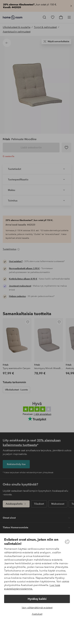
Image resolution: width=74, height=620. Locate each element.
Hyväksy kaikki (37, 598)
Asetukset (37, 614)
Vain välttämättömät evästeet (37, 607)
